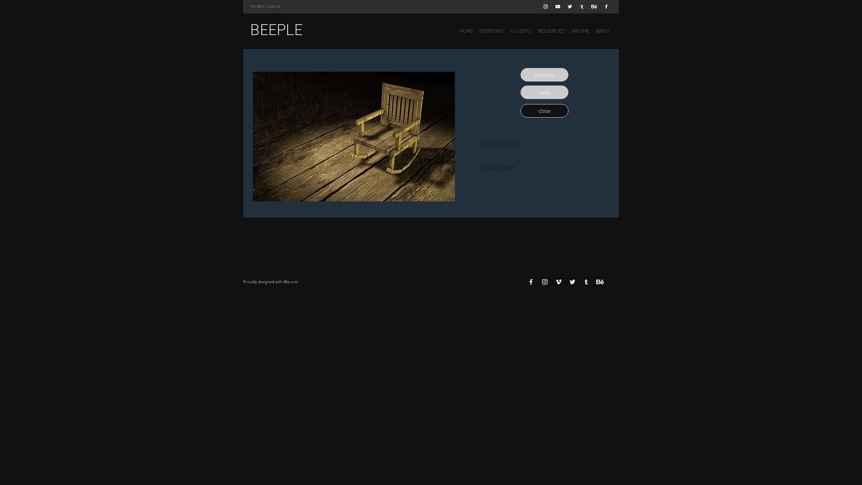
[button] (544, 75)
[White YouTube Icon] (558, 6)
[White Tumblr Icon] (582, 6)
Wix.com (291, 282)
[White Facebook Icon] (606, 6)
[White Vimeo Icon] (558, 282)
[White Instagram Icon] (546, 6)
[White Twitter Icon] (570, 6)
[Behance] (594, 6)
